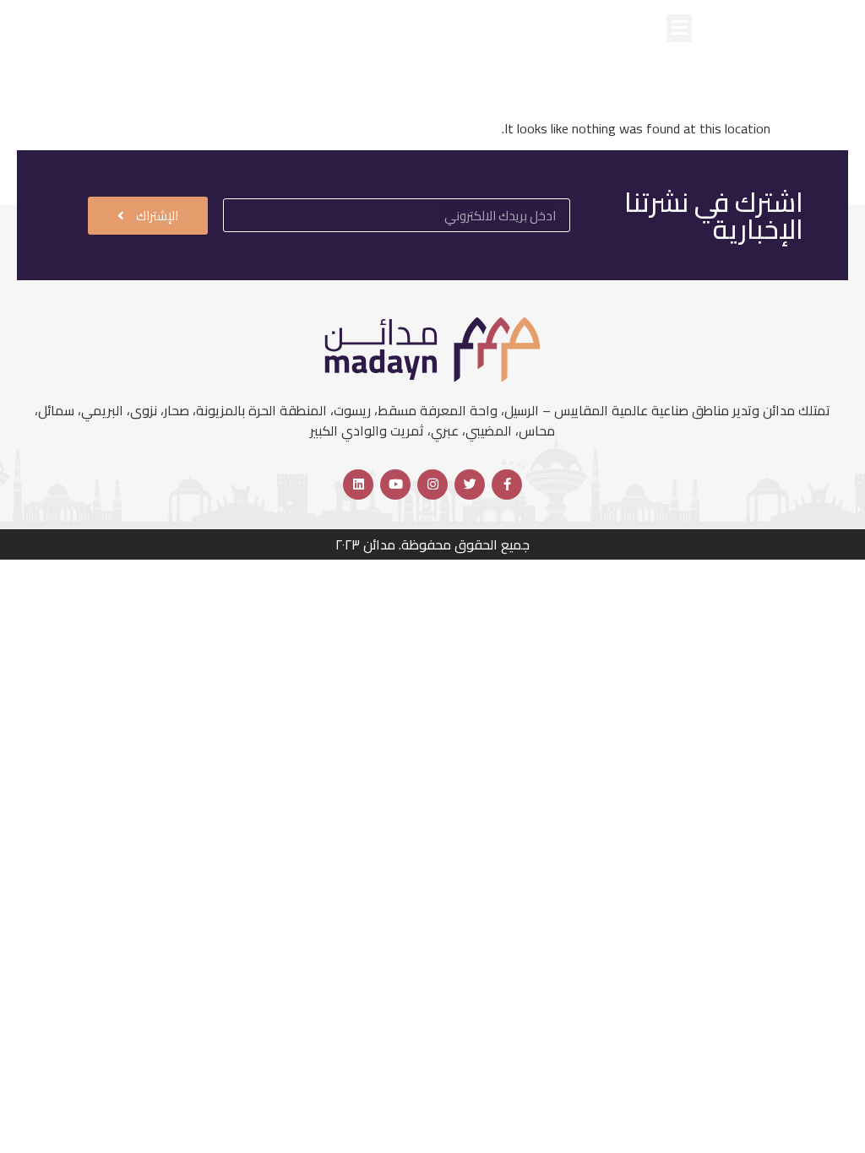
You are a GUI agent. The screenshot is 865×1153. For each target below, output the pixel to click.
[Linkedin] (358, 484)
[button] (679, 28)
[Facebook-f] (507, 484)
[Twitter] (469, 484)
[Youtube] (395, 484)
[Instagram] (432, 484)
